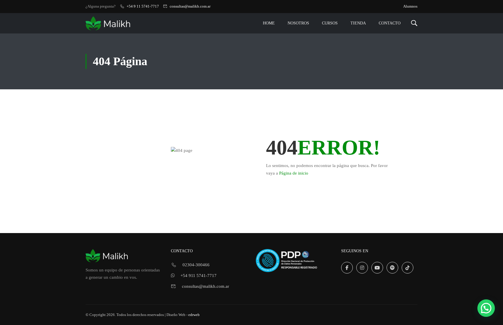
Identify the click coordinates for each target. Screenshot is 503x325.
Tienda (358, 23)
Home (269, 23)
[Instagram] (362, 268)
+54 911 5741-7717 (198, 275)
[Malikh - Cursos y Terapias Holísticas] (108, 23)
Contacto (390, 23)
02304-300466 (196, 264)
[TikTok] (407, 268)
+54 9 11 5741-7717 (143, 6)
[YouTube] (377, 268)
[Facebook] (347, 268)
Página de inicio (293, 173)
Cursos (330, 23)
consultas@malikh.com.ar (190, 6)
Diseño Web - (183, 315)
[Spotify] (392, 268)
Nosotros (298, 23)
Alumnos (410, 6)
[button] (486, 308)
